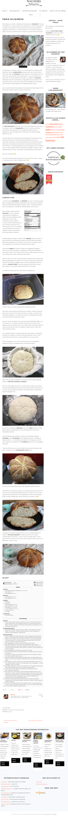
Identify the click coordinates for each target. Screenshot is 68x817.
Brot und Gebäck (19, 709)
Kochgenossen (5, 799)
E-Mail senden (38, 585)
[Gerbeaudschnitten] (26, 738)
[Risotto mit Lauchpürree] (60, 738)
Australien (47, 124)
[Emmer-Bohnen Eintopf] (37, 738)
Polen (47, 134)
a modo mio (4, 781)
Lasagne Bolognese (3, 741)
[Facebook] (42, 696)
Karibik (55, 129)
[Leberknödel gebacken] (48, 738)
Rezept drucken (39, 582)
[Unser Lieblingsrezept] (56, 107)
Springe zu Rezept (23, 66)
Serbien (58, 134)
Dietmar (13, 694)
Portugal (50, 134)
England (60, 124)
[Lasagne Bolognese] (4, 738)
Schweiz (55, 134)
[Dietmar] (6, 700)
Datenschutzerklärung (41, 784)
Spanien (47, 137)
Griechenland (56, 126)
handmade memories (6, 788)
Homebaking (4, 797)
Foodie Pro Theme (50, 814)
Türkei (54, 137)
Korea (58, 129)
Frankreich (50, 127)
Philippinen (61, 132)
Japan (52, 129)
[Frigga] (15, 738)
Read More (3, 763)
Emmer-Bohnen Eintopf (35, 742)
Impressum (39, 781)
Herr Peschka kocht (6, 792)
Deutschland (54, 124)
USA (62, 137)
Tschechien (51, 137)
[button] (6, 690)
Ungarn (58, 137)
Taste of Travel (5, 804)
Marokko (53, 132)
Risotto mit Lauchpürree (60, 741)
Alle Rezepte (11, 709)
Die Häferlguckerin (6, 784)
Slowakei (61, 134)
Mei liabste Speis (5, 801)
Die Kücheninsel (5, 786)
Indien (60, 126)
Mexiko (57, 132)
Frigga (13, 740)
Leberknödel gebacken (48, 741)
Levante (48, 132)
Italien (10, 711)
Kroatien (62, 129)
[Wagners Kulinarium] (34, 7)
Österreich (50, 140)
